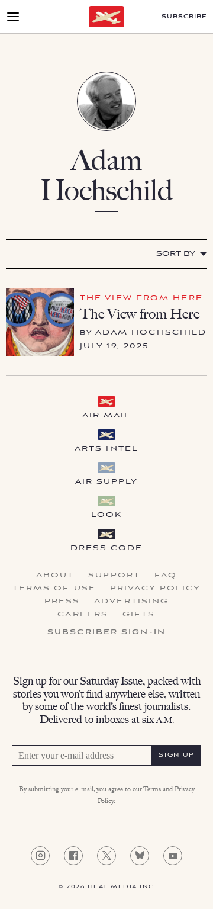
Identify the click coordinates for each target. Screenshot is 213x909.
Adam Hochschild (151, 332)
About (55, 575)
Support (114, 575)
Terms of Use (54, 588)
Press (62, 602)
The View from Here (141, 298)
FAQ (165, 575)
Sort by (175, 253)
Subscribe (184, 17)
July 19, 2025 (114, 346)
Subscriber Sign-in (106, 632)
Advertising (131, 602)
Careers (82, 615)
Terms (152, 790)
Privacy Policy (155, 588)
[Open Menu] (13, 16)
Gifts (139, 615)
